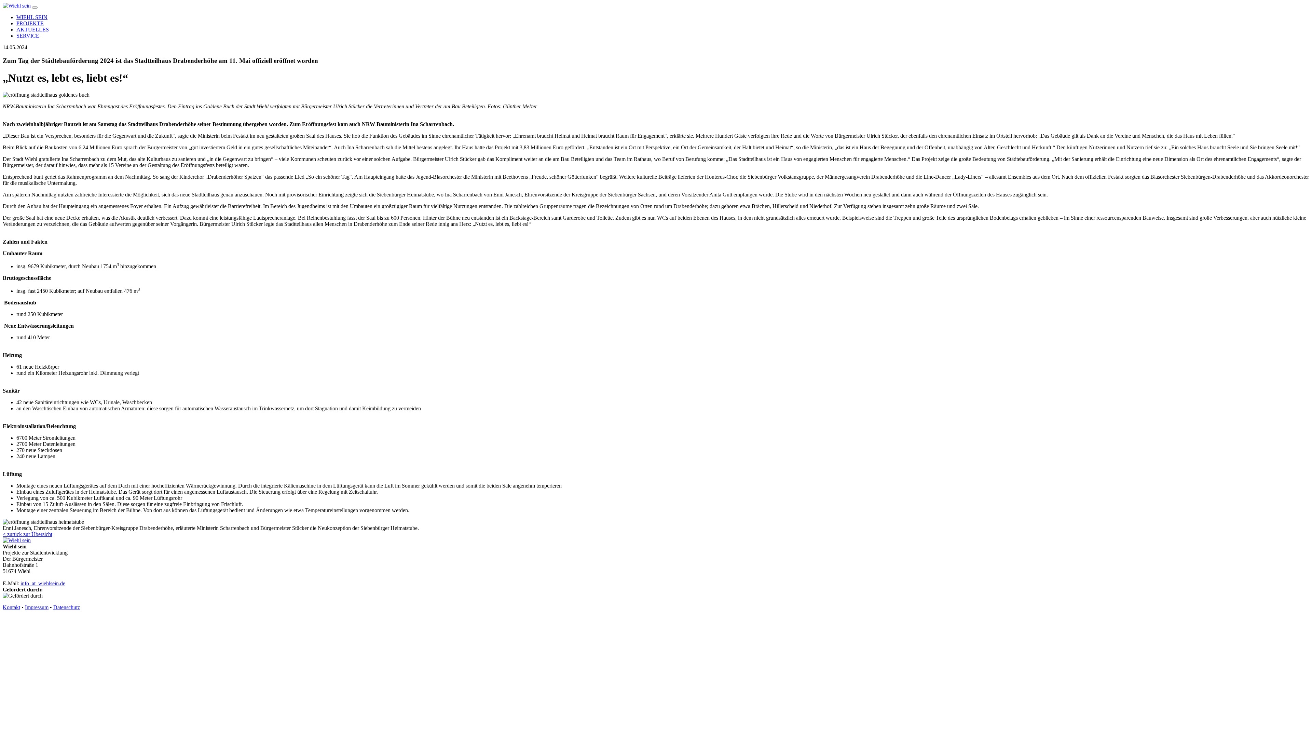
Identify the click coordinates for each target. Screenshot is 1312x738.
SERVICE (27, 36)
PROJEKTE (30, 23)
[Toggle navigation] (35, 7)
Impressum (37, 607)
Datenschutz (66, 607)
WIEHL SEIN (31, 17)
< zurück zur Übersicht (27, 534)
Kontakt (11, 607)
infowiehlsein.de (42, 583)
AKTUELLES (32, 29)
